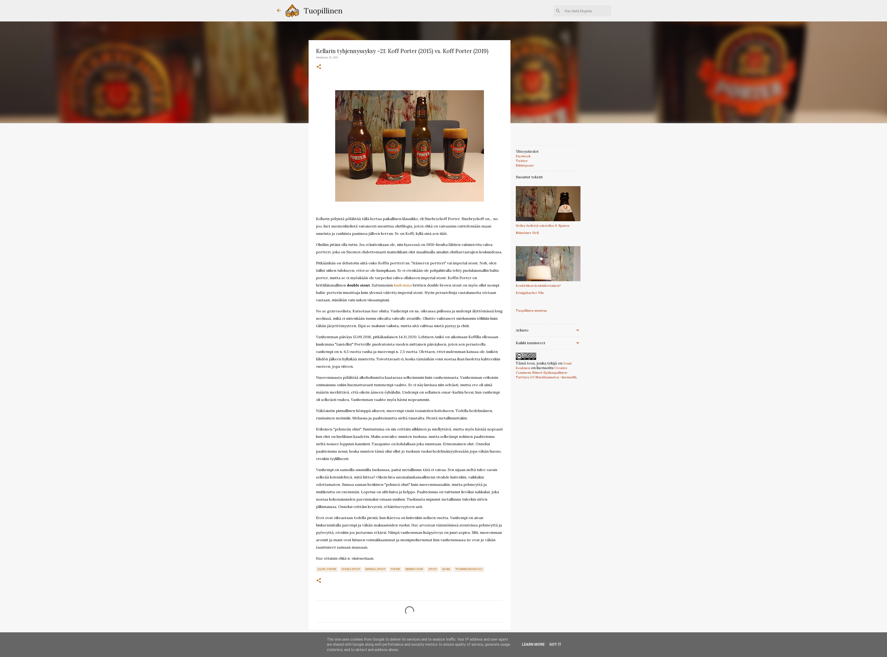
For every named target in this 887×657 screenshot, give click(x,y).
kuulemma (403, 285)
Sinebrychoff (414, 569)
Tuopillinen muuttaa (531, 310)
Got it (555, 644)
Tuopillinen (323, 10)
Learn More (533, 644)
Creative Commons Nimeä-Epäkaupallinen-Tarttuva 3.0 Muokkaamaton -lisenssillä (546, 372)
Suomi (446, 569)
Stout (432, 569)
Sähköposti (524, 165)
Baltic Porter (327, 569)
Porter (395, 569)
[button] (319, 67)
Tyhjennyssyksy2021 (468, 569)
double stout (351, 569)
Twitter (522, 161)
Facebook (523, 156)
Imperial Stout (375, 569)
